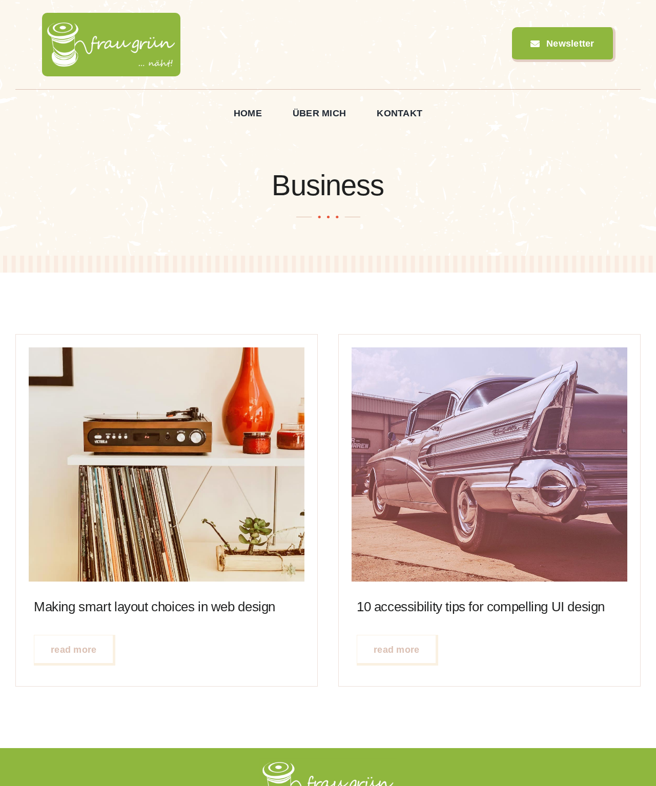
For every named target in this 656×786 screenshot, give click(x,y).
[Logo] (328, 763)
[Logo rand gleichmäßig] (111, 17)
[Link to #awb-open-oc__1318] (636, 44)
